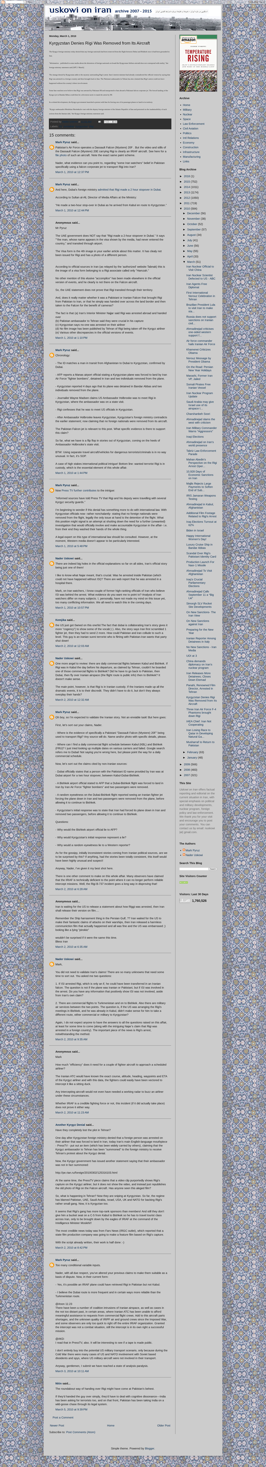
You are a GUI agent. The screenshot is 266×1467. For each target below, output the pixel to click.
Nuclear (187, 114)
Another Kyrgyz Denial (70, 1124)
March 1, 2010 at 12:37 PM (72, 172)
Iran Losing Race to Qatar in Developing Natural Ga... (199, 733)
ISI (60, 126)
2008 (187, 769)
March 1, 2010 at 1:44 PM (71, 472)
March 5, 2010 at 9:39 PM (71, 1409)
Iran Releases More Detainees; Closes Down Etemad (198, 676)
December (194, 213)
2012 (187, 197)
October (192, 224)
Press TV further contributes (79, 490)
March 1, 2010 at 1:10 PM (71, 337)
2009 (187, 764)
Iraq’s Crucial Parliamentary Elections (195, 583)
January (192, 757)
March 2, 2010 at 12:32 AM (72, 699)
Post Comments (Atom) (80, 1432)
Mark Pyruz (62, 142)
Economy (188, 142)
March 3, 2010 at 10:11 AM (72, 1371)
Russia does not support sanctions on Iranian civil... (201, 320)
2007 (187, 775)
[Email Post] (99, 121)
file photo (61, 155)
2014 (187, 187)
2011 (187, 203)
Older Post (163, 1425)
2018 (187, 176)
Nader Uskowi (64, 558)
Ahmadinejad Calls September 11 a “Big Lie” (200, 595)
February (193, 752)
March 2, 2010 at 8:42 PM (71, 1247)
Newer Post (57, 1425)
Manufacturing (191, 156)
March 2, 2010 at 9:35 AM (71, 1039)
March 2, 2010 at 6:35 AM (71, 946)
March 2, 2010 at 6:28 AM (71, 889)
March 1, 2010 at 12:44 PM (72, 210)
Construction (190, 147)
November (194, 218)
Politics (187, 133)
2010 (187, 208)
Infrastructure (191, 152)
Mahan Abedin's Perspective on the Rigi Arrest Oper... (201, 463)
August (192, 234)
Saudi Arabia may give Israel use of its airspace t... (200, 405)
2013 (187, 192)
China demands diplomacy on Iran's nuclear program (199, 664)
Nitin (58, 1383)
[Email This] (105, 121)
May (190, 251)
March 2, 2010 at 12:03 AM (72, 645)
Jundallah (68, 126)
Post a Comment (63, 1417)
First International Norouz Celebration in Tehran (200, 296)
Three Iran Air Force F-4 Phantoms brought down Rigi (201, 712)
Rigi (91, 126)
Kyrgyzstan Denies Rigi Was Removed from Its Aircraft (201, 700)
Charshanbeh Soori (198, 413)
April (190, 256)
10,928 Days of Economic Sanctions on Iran (199, 475)
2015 (187, 181)
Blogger (149, 1448)
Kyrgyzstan (82, 126)
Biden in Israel (195, 530)
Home (110, 1425)
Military (187, 109)
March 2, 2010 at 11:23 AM (72, 1112)
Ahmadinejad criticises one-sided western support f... (200, 332)
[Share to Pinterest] (115, 121)
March (191, 261)
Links (186, 161)
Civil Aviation (190, 128)
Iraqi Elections (195, 436)
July (190, 240)
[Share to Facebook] (113, 121)
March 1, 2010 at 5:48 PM (71, 546)
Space (187, 119)
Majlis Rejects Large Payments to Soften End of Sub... (199, 487)
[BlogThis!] (108, 121)
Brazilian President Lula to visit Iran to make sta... (200, 308)
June (190, 245)
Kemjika (60, 619)
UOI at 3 (191, 655)
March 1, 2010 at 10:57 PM (72, 607)
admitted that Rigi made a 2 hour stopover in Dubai (129, 189)
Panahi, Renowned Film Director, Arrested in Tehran (200, 688)
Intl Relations (191, 137)
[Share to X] (110, 121)
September (194, 229)
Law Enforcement (193, 123)
